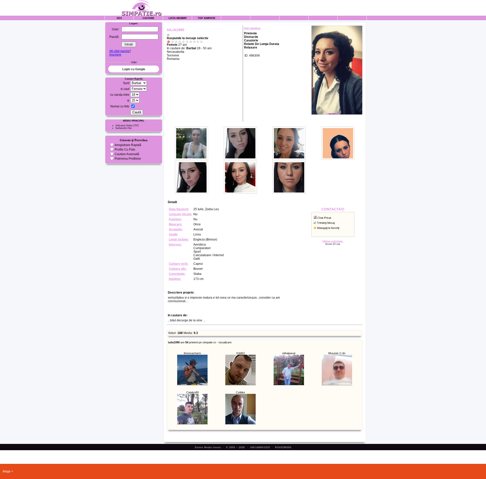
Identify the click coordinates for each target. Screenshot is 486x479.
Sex (119, 18)
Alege (7, 471)
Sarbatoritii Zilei (123, 128)
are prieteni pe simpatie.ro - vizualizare (200, 342)
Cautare (148, 18)
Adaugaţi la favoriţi (328, 227)
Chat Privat (324, 217)
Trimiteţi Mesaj (326, 222)
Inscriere (115, 54)
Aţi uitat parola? (120, 51)
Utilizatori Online (124, 125)
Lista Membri (178, 18)
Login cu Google (133, 69)
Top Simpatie (206, 18)
